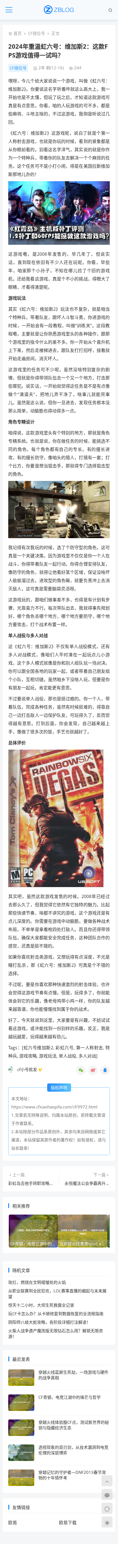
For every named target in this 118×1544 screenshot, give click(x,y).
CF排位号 (36, 33)
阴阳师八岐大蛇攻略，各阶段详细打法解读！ (49, 1322)
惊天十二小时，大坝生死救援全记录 (41, 1305)
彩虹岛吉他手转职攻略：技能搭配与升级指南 (49, 1183)
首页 (17, 33)
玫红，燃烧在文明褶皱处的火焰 (37, 1282)
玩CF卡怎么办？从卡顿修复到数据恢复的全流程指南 (55, 1313)
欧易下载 (68, 1523)
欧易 (12, 1523)
